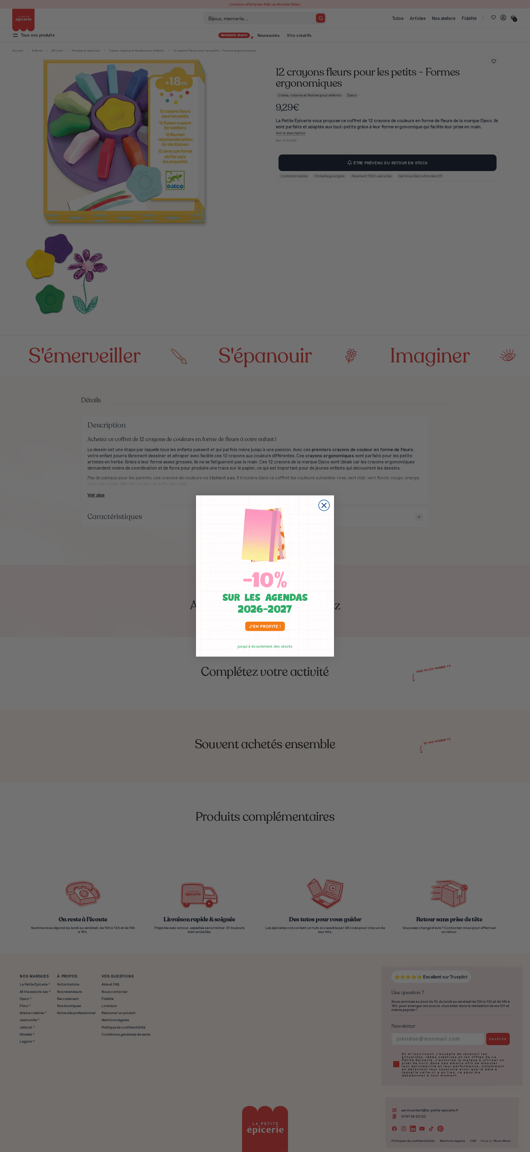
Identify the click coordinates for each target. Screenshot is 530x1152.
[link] (265, 576)
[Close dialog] (324, 505)
